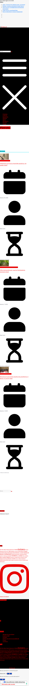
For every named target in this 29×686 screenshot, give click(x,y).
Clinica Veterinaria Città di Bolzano (11, 552)
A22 (1, 549)
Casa (16, 551)
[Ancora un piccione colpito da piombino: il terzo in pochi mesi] (4, 372)
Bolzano (5, 160)
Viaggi (4, 124)
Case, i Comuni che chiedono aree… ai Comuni (14, 4)
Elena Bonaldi (16, 554)
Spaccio (16, 558)
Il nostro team (6, 636)
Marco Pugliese (3, 557)
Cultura (5, 115)
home (8, 160)
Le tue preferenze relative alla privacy (15, 682)
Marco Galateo (25, 555)
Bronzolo (6, 551)
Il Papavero (5, 555)
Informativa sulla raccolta (8, 684)
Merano (9, 374)
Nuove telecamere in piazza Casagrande (12, 11)
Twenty (12, 560)
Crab (13, 554)
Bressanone (2, 551)
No (10, 673)
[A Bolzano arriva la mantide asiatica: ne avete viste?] (4, 159)
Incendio (9, 555)
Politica (5, 118)
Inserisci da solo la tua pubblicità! (11, 638)
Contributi (5, 641)
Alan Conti (2, 228)
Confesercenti (7, 554)
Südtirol (9, 560)
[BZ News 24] (3, 26)
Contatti (5, 637)
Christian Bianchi (20, 551)
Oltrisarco (22, 557)
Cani (10, 551)
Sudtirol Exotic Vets (4, 560)
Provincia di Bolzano (7, 558)
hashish (1, 555)
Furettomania (21, 554)
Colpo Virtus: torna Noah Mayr (10, 10)
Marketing (5, 121)
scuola (13, 558)
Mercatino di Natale (14, 557)
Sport (4, 119)
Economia (5, 117)
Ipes (18, 555)
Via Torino (20, 560)
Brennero (26, 549)
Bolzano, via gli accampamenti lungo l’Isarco (13, 6)
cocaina (21, 552)
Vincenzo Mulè (25, 560)
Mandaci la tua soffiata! (8, 634)
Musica (19, 557)
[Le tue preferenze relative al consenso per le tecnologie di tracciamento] (26, 683)
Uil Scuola (16, 560)
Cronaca (5, 114)
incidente (14, 556)
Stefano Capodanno (22, 558)
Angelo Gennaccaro (10, 549)
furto (25, 554)
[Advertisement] (14, 529)
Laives (20, 556)
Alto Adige (4, 549)
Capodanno (13, 551)
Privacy (4, 640)
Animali (5, 122)
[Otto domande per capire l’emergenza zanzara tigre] (4, 266)
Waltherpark (2, 561)
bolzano (21, 549)
